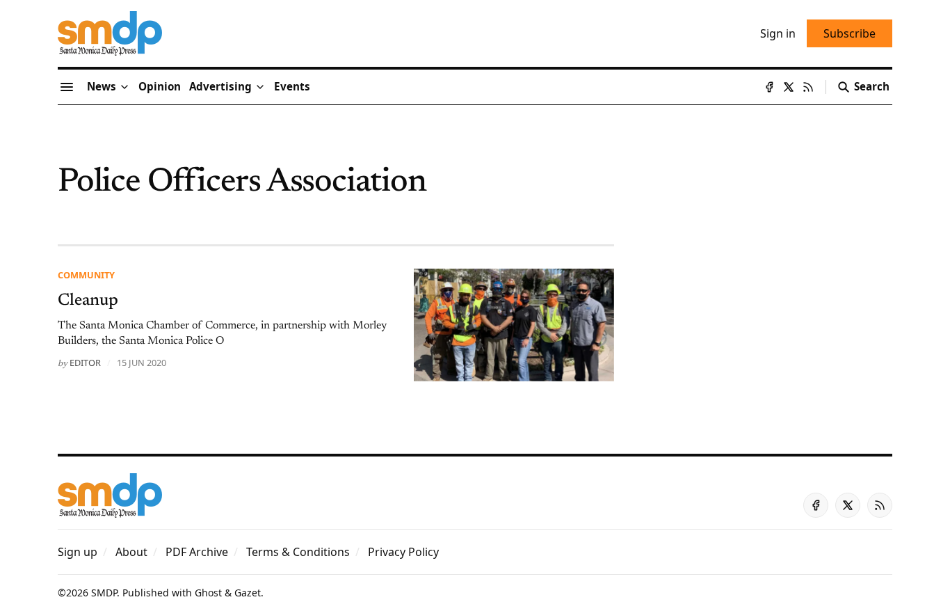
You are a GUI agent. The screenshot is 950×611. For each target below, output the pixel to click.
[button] (220, 87)
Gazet (247, 592)
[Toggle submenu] (124, 87)
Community (86, 275)
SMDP (104, 592)
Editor (85, 362)
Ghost (208, 592)
